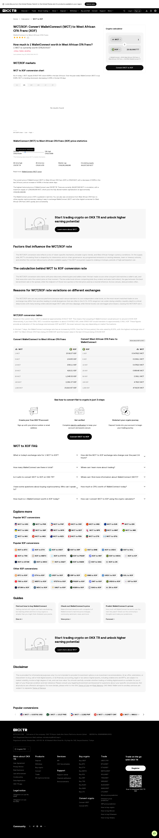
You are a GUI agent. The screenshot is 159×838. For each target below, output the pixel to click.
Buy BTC (82, 764)
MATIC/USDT (105, 771)
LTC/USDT (104, 792)
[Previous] (15, 714)
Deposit (63, 11)
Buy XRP (82, 778)
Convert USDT (84, 802)
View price (65, 619)
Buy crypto (39, 767)
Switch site (90, 4)
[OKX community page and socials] (45, 826)
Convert (95, 11)
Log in (130, 11)
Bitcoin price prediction (109, 795)
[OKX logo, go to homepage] (9, 11)
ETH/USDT (104, 767)
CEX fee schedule (63, 764)
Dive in (18, 619)
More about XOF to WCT (137, 340)
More (110, 11)
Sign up (137, 11)
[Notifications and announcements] (151, 10)
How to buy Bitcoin (108, 811)
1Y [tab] (45, 85)
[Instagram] (37, 826)
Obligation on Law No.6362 (19, 800)
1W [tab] (31, 85)
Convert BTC (83, 806)
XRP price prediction (108, 804)
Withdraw (73, 11)
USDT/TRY (105, 760)
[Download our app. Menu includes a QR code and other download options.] (147, 10)
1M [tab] (38, 85)
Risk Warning (98, 685)
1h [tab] (17, 85)
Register (136, 768)
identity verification (78, 425)
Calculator (25, 19)
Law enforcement (19, 773)
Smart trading (43, 11)
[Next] (143, 714)
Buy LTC (82, 792)
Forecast (109, 619)
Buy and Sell (85, 11)
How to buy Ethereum (109, 814)
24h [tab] (24, 85)
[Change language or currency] (155, 10)
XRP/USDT (104, 781)
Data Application (19, 780)
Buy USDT (82, 760)
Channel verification (64, 778)
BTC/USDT (104, 764)
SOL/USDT (104, 774)
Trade (34, 11)
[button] (124, 11)
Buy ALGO (82, 785)
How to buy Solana (108, 818)
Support (103, 11)
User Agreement (19, 763)
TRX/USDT (105, 778)
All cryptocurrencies (42, 778)
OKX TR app (17, 784)
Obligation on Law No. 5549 (21, 795)
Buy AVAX (82, 788)
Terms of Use (83, 685)
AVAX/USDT (105, 788)
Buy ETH (82, 767)
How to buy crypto (107, 807)
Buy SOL (82, 774)
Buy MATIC (83, 771)
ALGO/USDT (105, 785)
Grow (54, 11)
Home (15, 19)
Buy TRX (82, 781)
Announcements (63, 781)
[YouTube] (41, 826)
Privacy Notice (18, 766)
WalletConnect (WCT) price (32, 171)
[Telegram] (34, 826)
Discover (24, 11)
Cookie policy (18, 777)
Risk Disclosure (18, 770)
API (58, 760)
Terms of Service (39, 688)
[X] (30, 826)
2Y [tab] (52, 85)
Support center (62, 774)
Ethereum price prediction (106, 799)
